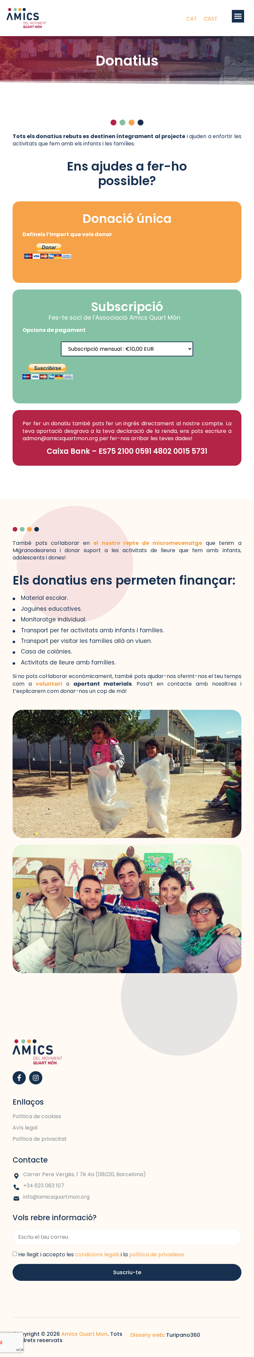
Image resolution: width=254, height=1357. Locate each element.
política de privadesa (156, 1254)
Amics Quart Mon (84, 1334)
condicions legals (97, 1254)
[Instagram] (35, 1077)
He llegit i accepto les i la (101, 1254)
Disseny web (146, 1335)
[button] (238, 16)
